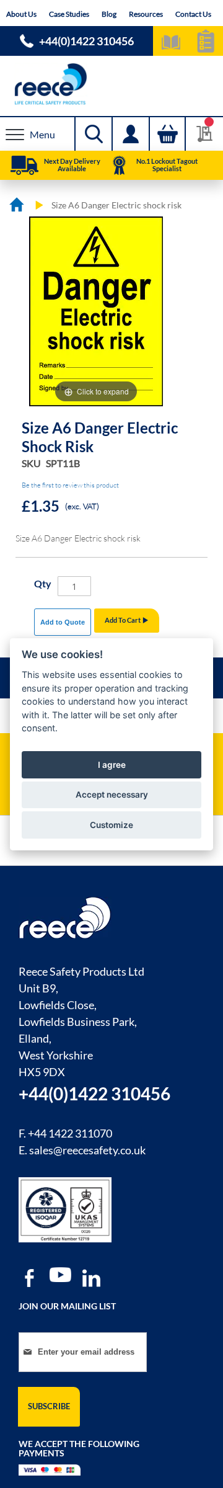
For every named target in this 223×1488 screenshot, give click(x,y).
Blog (109, 14)
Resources (146, 14)
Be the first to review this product (70, 485)
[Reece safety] (111, 84)
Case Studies (69, 14)
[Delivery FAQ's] (24, 166)
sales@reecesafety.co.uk (87, 1150)
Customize (111, 825)
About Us (21, 14)
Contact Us (193, 14)
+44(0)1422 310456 (86, 41)
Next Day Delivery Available (72, 164)
